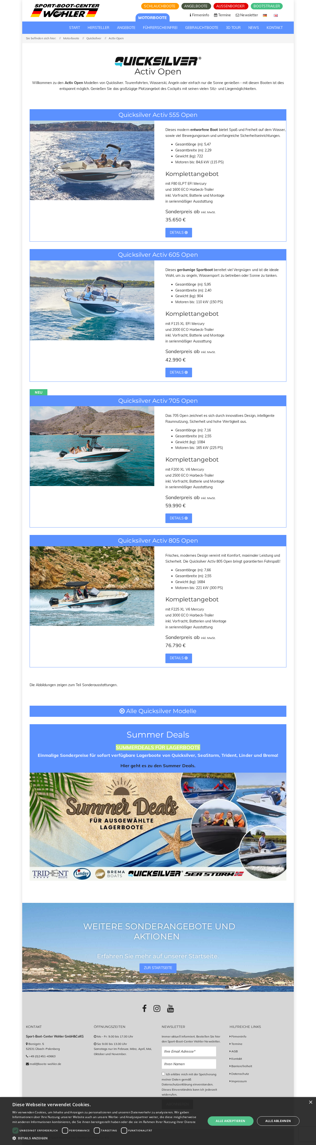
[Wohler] (64, 10)
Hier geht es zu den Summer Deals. (158, 765)
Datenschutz (240, 1074)
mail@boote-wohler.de (45, 1064)
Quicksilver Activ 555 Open (158, 114)
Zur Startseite (158, 968)
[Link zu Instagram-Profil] (157, 1008)
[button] (106, 1138)
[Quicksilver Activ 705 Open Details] (92, 446)
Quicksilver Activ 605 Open (158, 254)
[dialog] (158, 1121)
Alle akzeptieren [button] (230, 1121)
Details (177, 232)
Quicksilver (93, 38)
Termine (236, 1044)
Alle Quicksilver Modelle (161, 711)
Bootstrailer (267, 6)
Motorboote (152, 17)
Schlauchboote (160, 6)
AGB (234, 1051)
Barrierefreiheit (241, 1066)
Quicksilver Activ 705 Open (158, 400)
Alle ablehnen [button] (278, 1121)
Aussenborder (231, 6)
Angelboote (196, 6)
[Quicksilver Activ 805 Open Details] (92, 585)
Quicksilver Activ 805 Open (158, 540)
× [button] (310, 1102)
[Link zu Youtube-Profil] (170, 1008)
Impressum (239, 1081)
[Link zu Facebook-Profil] (144, 1008)
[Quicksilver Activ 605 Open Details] (92, 300)
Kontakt (236, 1058)
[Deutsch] (265, 15)
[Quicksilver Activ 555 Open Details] (92, 160)
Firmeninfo (238, 1036)
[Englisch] (276, 15)
